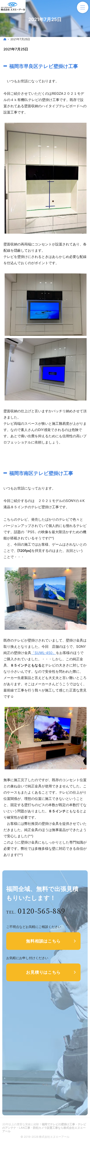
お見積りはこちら (43, 972)
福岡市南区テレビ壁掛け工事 (41, 473)
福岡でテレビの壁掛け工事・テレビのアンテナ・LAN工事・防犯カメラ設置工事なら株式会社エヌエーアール (44, 1127)
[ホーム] (4, 39)
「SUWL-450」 (43, 653)
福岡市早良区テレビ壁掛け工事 (43, 66)
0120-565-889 (41, 911)
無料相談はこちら (43, 941)
